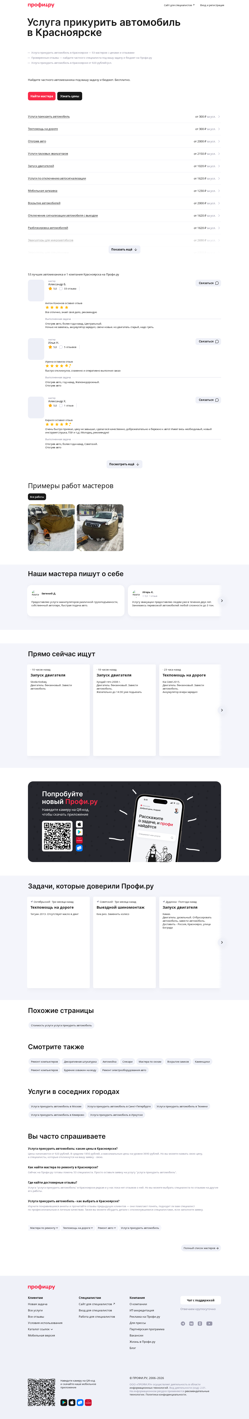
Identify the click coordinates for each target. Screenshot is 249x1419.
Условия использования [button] (45, 1323)
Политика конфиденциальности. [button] (166, 1394)
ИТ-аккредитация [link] (142, 1310)
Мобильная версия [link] (41, 1335)
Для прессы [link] (138, 1323)
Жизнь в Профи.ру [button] (142, 1342)
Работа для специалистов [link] (97, 1316)
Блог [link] (133, 1348)
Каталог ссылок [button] (39, 1329)
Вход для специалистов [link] (95, 1310)
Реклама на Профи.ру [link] (145, 1316)
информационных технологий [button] (149, 1387)
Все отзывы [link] (36, 1316)
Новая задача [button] (37, 1304)
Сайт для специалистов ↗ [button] (97, 1304)
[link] (42, 96)
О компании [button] (138, 1304)
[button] (208, 283)
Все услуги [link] (35, 1310)
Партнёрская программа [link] (147, 1329)
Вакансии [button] (136, 1335)
